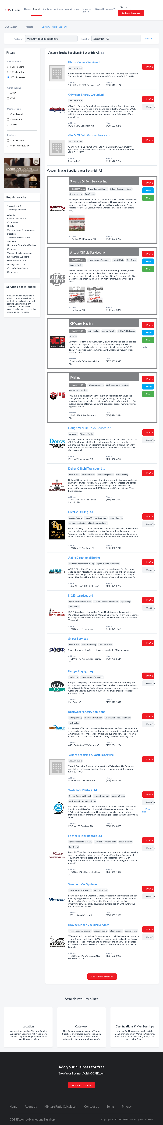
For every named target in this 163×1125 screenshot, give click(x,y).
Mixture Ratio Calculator (60, 1106)
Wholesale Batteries (17, 260)
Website (150, 107)
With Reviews (17, 140)
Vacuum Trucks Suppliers (19, 252)
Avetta (13, 124)
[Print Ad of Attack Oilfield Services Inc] (77, 294)
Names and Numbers (42, 1119)
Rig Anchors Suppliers (18, 256)
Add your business (131, 13)
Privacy (127, 1106)
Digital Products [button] (104, 8)
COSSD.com (11, 26)
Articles (58, 8)
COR (12, 98)
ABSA (13, 93)
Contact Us (47, 10)
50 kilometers (17, 66)
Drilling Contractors (17, 264)
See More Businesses (102, 976)
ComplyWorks (17, 114)
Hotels (10, 226)
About (68, 8)
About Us (31, 1106)
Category (19, 38)
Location (86, 38)
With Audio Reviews (20, 145)
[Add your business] (81, 1081)
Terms (110, 1106)
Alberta (29, 26)
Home (27, 8)
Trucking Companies (17, 209)
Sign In (123, 7)
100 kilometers (17, 72)
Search (36, 8)
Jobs (76, 8)
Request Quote (86, 10)
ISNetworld (16, 119)
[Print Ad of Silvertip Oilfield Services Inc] (77, 223)
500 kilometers (17, 77)
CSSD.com (12, 10)
